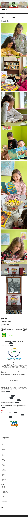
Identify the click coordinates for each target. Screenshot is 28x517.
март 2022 (3, 480)
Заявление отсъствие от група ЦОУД (5, 345)
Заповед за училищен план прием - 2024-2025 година (7, 412)
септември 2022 (4, 479)
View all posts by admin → (10, 335)
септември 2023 (4, 474)
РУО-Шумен (3, 504)
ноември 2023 (3, 471)
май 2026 (3, 444)
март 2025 (3, 458)
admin (5, 18)
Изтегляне (11, 345)
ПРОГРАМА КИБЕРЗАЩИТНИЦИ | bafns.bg (14, 359)
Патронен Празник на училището (6, 321)
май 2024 (3, 464)
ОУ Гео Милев (6, 10)
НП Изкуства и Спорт (4, 491)
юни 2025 (3, 454)
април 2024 (3, 465)
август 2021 (3, 481)
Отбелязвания (3, 493)
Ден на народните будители (5, 324)
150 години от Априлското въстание (6, 437)
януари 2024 (3, 469)
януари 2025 (3, 460)
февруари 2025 (4, 459)
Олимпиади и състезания (5, 492)
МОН (2, 507)
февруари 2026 (4, 448)
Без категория (3, 486)
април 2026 (3, 445)
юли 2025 (3, 453)
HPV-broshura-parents (3, 391)
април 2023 (3, 475)
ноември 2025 (3, 450)
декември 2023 (4, 470)
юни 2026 (3, 443)
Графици (3, 488)
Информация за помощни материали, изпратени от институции (8, 402)
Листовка (3, 436)
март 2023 (3, 476)
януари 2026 (3, 449)
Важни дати (3, 487)
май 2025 (3, 455)
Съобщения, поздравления (5, 496)
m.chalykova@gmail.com (15, 380)
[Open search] (26, 13)
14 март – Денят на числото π (5, 438)
